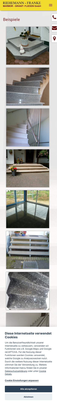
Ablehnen (28, 397)
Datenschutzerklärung (16, 371)
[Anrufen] (54, 17)
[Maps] (54, 38)
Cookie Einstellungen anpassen (22, 380)
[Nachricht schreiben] (54, 28)
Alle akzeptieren (28, 389)
